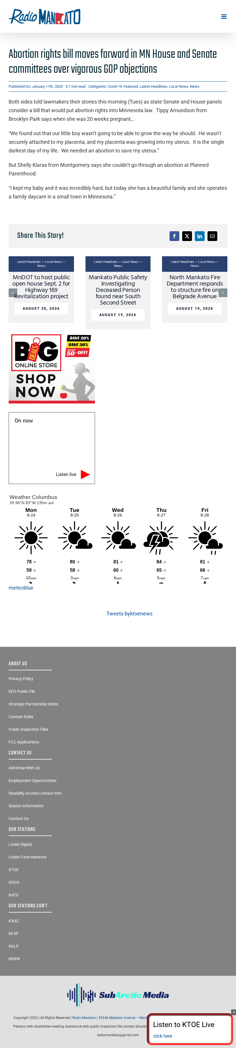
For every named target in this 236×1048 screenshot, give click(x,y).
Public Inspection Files (28, 729)
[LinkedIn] (199, 236)
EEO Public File (22, 691)
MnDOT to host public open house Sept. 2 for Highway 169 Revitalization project (41, 287)
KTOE (14, 869)
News (194, 86)
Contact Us (18, 818)
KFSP (13, 933)
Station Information (26, 806)
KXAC (14, 921)
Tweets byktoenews (129, 614)
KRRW (14, 959)
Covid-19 (115, 86)
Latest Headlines (153, 86)
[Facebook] (174, 236)
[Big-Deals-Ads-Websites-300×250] (52, 334)
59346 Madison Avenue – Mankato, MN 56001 (134, 1018)
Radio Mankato (84, 1018)
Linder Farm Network (27, 857)
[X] (187, 236)
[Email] (212, 236)
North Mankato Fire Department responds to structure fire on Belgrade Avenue (195, 287)
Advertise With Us (24, 768)
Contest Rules (21, 716)
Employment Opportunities (32, 780)
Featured (130, 86)
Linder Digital (20, 844)
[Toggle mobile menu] (224, 17)
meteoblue (21, 588)
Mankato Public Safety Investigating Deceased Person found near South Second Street (118, 290)
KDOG (14, 882)
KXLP (14, 946)
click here (162, 1036)
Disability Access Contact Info (35, 793)
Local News (178, 86)
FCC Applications (24, 742)
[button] (13, 292)
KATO (14, 895)
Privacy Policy (21, 678)
